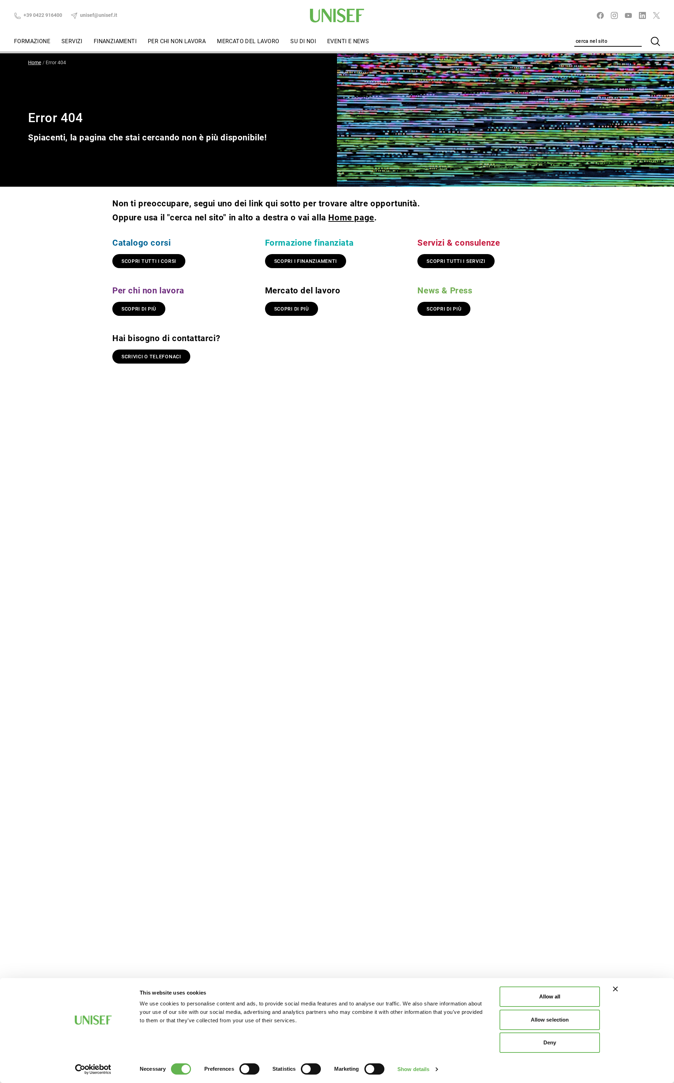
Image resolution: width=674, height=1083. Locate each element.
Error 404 (56, 62)
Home (34, 62)
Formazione (32, 41)
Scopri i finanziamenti (305, 261)
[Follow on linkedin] (642, 15)
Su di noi (303, 41)
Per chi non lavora (177, 41)
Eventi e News (348, 41)
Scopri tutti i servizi (456, 261)
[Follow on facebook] (600, 15)
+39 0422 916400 (42, 15)
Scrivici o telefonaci (151, 356)
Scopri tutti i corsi (148, 261)
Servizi (71, 41)
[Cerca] (655, 41)
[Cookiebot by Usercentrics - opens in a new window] (93, 1069)
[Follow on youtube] (628, 15)
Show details (413, 1069)
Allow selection (550, 1020)
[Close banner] (615, 988)
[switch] (249, 1069)
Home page (351, 217)
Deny (549, 1042)
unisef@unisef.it (98, 15)
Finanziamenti (115, 41)
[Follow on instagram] (614, 15)
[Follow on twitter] (656, 15)
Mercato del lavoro (248, 41)
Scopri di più (138, 309)
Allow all (550, 996)
